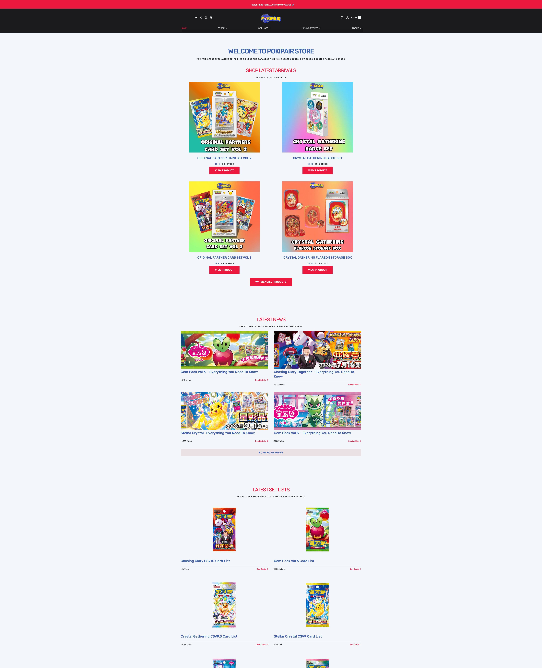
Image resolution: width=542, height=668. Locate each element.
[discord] (211, 18)
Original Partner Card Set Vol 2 (224, 158)
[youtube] (196, 18)
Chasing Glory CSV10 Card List (205, 561)
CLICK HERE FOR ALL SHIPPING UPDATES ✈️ (273, 5)
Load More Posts (271, 452)
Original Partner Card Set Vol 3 (224, 257)
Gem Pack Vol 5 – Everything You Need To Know (312, 433)
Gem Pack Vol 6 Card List (294, 561)
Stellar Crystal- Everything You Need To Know (218, 433)
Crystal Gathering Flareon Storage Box (317, 257)
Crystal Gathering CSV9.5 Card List (209, 636)
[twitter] (201, 18)
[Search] (342, 17)
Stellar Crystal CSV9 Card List (298, 636)
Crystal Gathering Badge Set (317, 158)
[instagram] (206, 18)
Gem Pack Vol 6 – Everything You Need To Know (219, 372)
